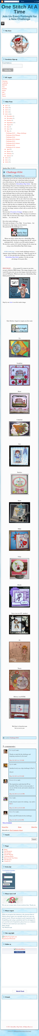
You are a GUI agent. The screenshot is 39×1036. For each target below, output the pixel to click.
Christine (4, 81)
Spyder (11, 764)
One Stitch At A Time (19, 9)
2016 (6, 108)
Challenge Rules (9, 856)
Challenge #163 (10, 141)
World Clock (19, 991)
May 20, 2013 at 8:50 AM (16, 776)
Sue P (3, 94)
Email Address (7, 63)
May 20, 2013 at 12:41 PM (17, 794)
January (9, 156)
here (10, 804)
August (9, 125)
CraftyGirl (5, 83)
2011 (6, 160)
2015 (6, 110)
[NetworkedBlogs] (19, 949)
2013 (6, 114)
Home (19, 827)
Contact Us (7, 861)
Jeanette (4, 88)
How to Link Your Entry (11, 858)
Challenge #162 (10, 145)
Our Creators (7, 853)
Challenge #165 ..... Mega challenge (16, 133)
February (9, 153)
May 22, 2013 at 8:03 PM (16, 820)
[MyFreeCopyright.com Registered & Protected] (9, 938)
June (8, 129)
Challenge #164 (10, 137)
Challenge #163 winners (13, 139)
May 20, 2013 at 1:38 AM (16, 760)
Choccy (22, 176)
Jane (3, 87)
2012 (6, 158)
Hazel (11, 798)
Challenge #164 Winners (13, 135)
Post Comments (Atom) (16, 830)
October (9, 120)
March (9, 151)
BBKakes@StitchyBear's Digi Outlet (22, 1031)
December (10, 116)
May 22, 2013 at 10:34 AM (17, 808)
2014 (6, 112)
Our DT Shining (8, 854)
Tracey (4, 96)
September (10, 122)
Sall (3, 92)
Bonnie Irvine (13, 780)
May (8, 131)
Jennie (4, 90)
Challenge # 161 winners (13, 147)
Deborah (4, 85)
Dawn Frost (12, 812)
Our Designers (8, 851)
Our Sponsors (8, 859)
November (10, 118)
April (8, 149)
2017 (6, 105)
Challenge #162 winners (13, 143)
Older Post (34, 827)
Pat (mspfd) (12, 750)
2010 (6, 162)
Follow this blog (19, 952)
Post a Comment (7, 823)
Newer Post (5, 827)
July (8, 127)
